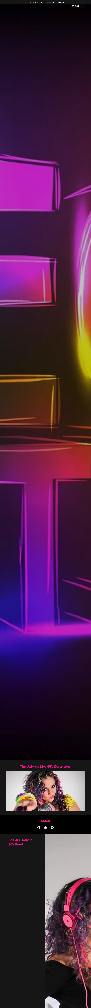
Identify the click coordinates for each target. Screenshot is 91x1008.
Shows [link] (42, 2)
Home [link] (26, 2)
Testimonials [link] (50, 2)
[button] (61, 2)
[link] (38, 828)
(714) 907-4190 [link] (77, 6)
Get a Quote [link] (34, 2)
